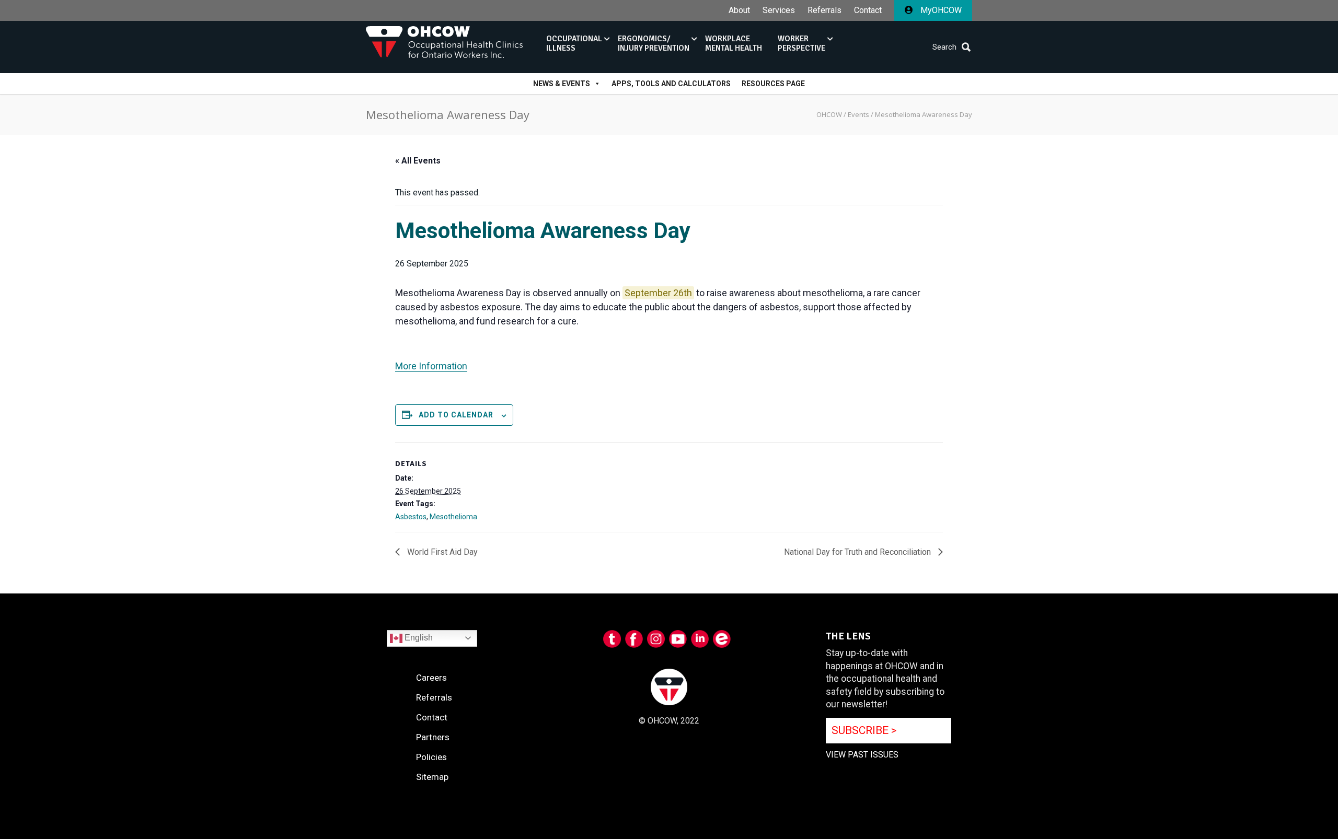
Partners (432, 737)
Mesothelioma (453, 516)
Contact (868, 10)
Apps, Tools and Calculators (671, 83)
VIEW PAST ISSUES (862, 755)
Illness (574, 43)
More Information (431, 365)
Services (779, 10)
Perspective (801, 43)
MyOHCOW (940, 10)
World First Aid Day (441, 552)
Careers (431, 677)
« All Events (418, 161)
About (739, 10)
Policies (431, 757)
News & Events (561, 83)
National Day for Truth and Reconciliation (858, 552)
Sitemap (432, 777)
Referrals (824, 10)
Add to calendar (456, 414)
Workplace (733, 43)
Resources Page (773, 83)
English (417, 637)
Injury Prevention (653, 43)
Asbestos (410, 516)
